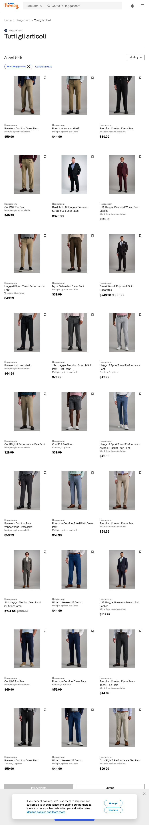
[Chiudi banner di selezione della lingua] (144, 794)
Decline (113, 809)
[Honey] (11, 6)
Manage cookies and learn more (46, 811)
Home (8, 20)
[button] (142, 6)
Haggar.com (23, 20)
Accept (113, 803)
